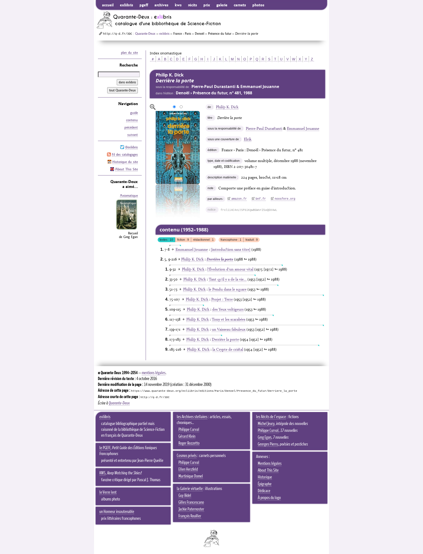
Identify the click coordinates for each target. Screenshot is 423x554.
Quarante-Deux (145, 33)
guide (134, 113)
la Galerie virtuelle (190, 489)
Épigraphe (264, 484)
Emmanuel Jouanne (303, 128)
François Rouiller (189, 516)
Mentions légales (270, 463)
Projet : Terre (222, 299)
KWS (102, 473)
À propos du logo (269, 498)
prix (206, 5)
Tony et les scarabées (228, 319)
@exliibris (131, 147)
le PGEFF (104, 448)
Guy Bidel (184, 495)
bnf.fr (261, 199)
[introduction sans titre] (230, 249)
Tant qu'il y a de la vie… (228, 279)
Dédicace (264, 491)
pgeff (144, 5)
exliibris (126, 5)
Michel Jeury (266, 424)
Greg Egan (264, 437)
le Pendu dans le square (228, 289)
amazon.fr (239, 199)
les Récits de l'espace (271, 417)
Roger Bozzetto (189, 443)
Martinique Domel (190, 476)
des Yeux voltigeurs (228, 309)
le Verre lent (108, 492)
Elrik (247, 139)
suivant (132, 135)
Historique (265, 477)
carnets (240, 5)
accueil (108, 5)
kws (178, 5)
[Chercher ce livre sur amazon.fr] (126, 229)
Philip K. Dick (227, 107)
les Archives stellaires (192, 417)
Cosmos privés (187, 456)
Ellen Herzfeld (188, 469)
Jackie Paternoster (191, 509)
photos (258, 5)
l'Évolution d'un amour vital (230, 269)
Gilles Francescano (191, 502)
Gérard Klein (186, 436)
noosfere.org (285, 199)
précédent (131, 127)
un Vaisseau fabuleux (229, 329)
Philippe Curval (188, 429)
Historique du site (125, 162)
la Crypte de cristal (227, 349)
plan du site (129, 52)
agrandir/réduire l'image (153, 107)
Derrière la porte (225, 339)
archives (161, 5)
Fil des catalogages (125, 154)
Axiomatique (129, 195)
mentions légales (153, 373)
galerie (221, 5)
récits (192, 5)
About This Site (126, 169)
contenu (132, 120)
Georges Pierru (268, 444)
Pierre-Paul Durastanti (264, 128)
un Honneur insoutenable (116, 512)
